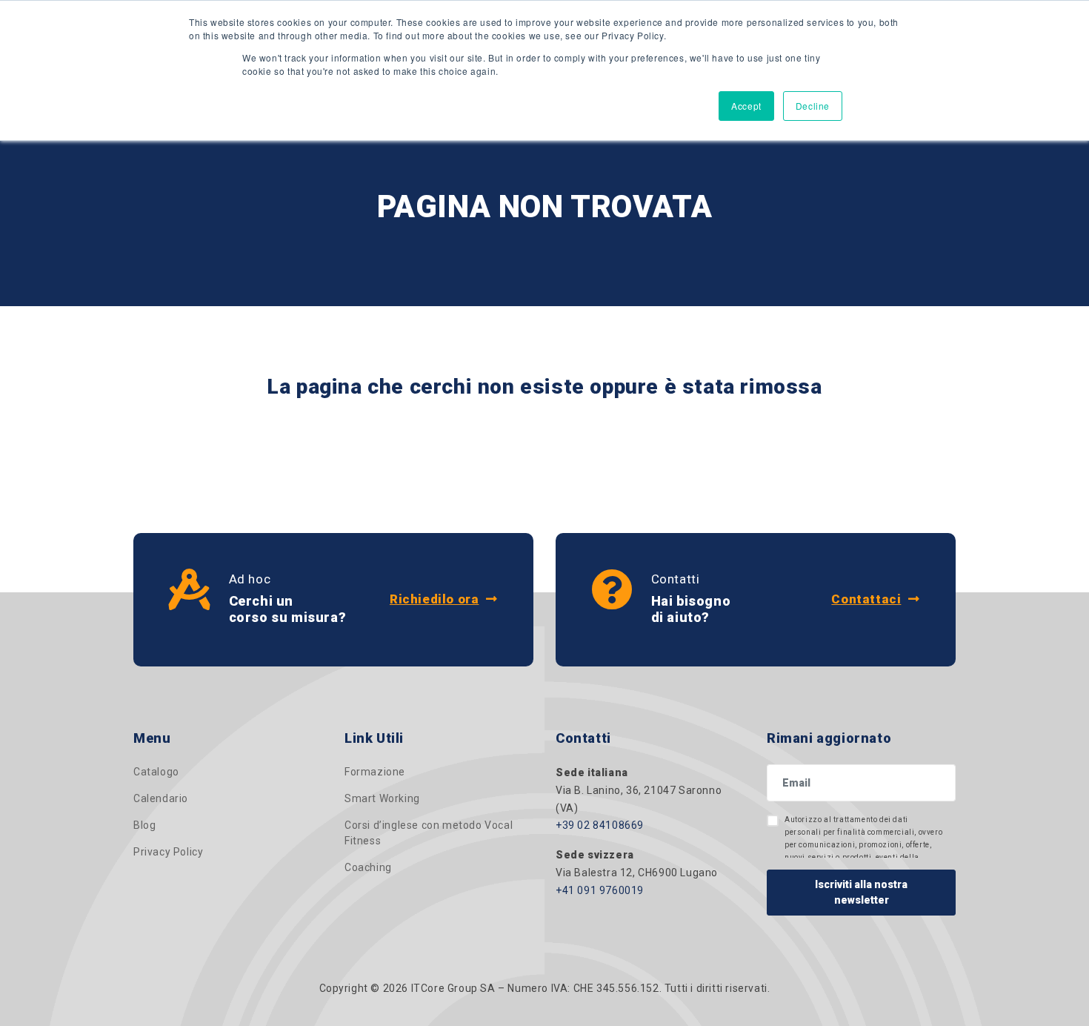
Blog (144, 825)
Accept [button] (746, 105)
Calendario (160, 798)
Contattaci (866, 599)
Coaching (368, 867)
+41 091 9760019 (600, 890)
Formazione (374, 772)
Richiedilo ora (434, 599)
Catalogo (156, 772)
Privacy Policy (168, 852)
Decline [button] (813, 105)
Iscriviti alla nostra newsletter (861, 892)
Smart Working (382, 798)
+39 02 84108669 (600, 825)
